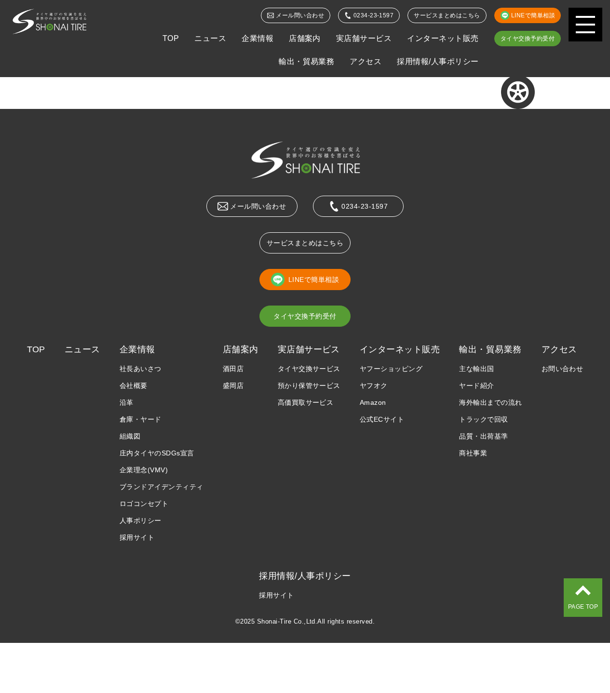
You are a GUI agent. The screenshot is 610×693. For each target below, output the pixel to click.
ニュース (210, 38)
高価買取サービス (306, 402)
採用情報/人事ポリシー (437, 61)
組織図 (130, 436)
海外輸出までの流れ (490, 402)
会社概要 (134, 385)
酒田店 (233, 369)
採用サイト (137, 537)
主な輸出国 (476, 369)
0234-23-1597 (373, 15)
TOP (171, 38)
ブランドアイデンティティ (161, 487)
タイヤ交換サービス (309, 369)
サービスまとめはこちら (447, 15)
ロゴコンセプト (144, 503)
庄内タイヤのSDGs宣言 (157, 453)
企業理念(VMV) (144, 470)
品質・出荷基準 (483, 436)
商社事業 (473, 453)
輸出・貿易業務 (306, 61)
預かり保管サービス (309, 385)
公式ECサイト (382, 419)
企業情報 (257, 38)
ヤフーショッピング (391, 369)
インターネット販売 (442, 38)
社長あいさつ (141, 369)
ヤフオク (374, 385)
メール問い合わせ (300, 15)
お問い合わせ (562, 369)
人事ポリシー (141, 520)
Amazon (373, 402)
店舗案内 (305, 38)
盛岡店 (233, 385)
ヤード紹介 (476, 385)
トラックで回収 (483, 419)
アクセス (365, 61)
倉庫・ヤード (141, 419)
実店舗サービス (364, 38)
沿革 (127, 402)
